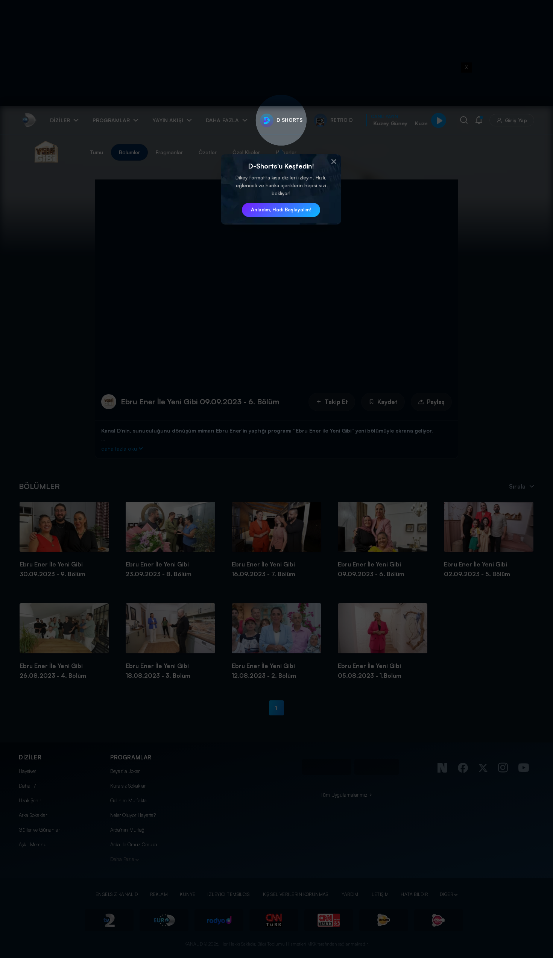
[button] (333, 161)
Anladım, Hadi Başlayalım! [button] (281, 209)
